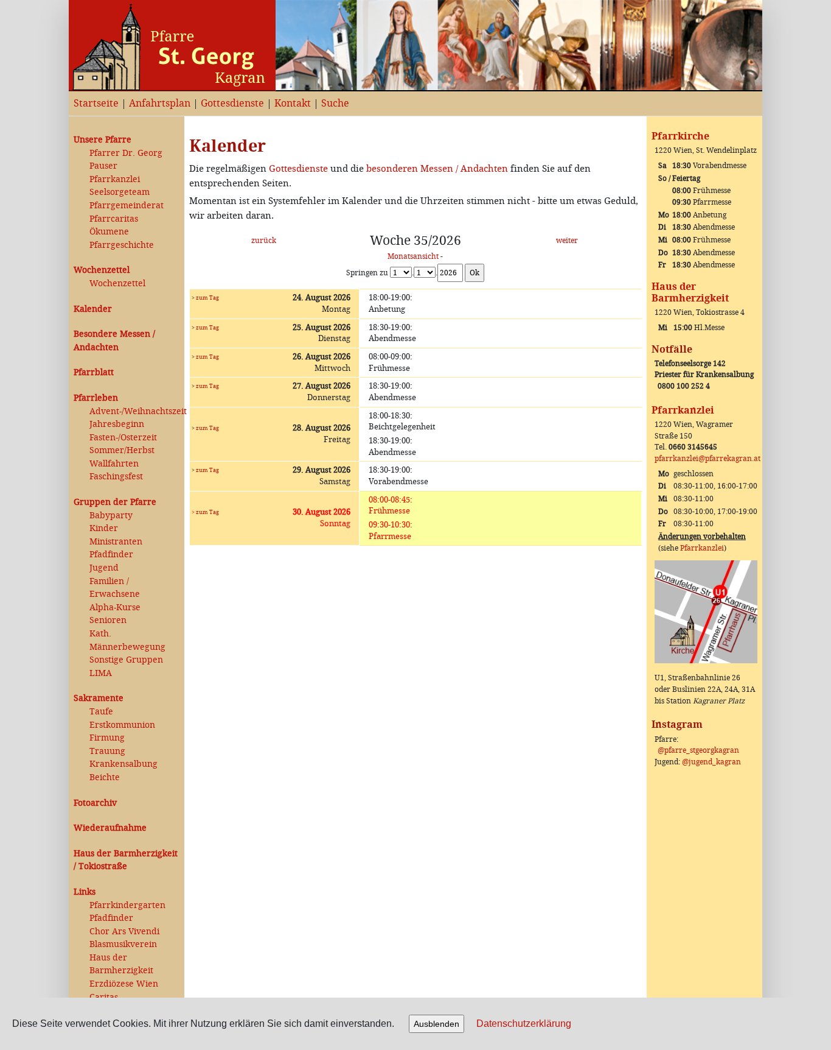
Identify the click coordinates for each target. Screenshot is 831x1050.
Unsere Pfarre (102, 140)
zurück (263, 240)
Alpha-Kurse (115, 607)
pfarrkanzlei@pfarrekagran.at (707, 458)
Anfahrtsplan (159, 103)
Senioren (108, 620)
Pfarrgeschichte (121, 245)
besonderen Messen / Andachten (437, 168)
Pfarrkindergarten (127, 905)
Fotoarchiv (95, 803)
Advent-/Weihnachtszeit (134, 411)
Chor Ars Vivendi (124, 931)
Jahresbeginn (116, 424)
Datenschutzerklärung (523, 1023)
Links (85, 892)
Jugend (104, 568)
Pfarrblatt (94, 372)
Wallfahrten (114, 464)
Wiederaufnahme (110, 828)
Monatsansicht (413, 256)
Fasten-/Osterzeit (123, 437)
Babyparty (111, 515)
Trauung (107, 751)
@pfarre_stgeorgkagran (698, 750)
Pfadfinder (111, 554)
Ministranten (115, 542)
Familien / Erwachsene (114, 588)
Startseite (96, 103)
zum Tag (207, 297)
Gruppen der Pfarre (115, 502)
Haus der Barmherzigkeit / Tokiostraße (126, 860)
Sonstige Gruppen (126, 660)
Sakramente (98, 698)
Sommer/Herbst (122, 450)
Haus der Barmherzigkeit (121, 964)
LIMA (100, 673)
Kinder (103, 528)
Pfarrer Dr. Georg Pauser (125, 160)
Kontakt (292, 103)
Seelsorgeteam (119, 192)
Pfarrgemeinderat (126, 205)
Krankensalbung (123, 764)
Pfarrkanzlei (114, 179)
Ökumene (109, 232)
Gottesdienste (232, 103)
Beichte (104, 777)
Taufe (101, 711)
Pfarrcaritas (113, 219)
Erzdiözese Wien (123, 984)
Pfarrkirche (680, 136)
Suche (335, 103)
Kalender (93, 309)
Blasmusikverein (123, 944)
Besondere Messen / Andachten (114, 341)
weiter (567, 240)
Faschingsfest (116, 476)
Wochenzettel (102, 270)
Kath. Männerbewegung (127, 640)
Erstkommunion (122, 725)
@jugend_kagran (711, 762)
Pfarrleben (96, 398)
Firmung (107, 738)
